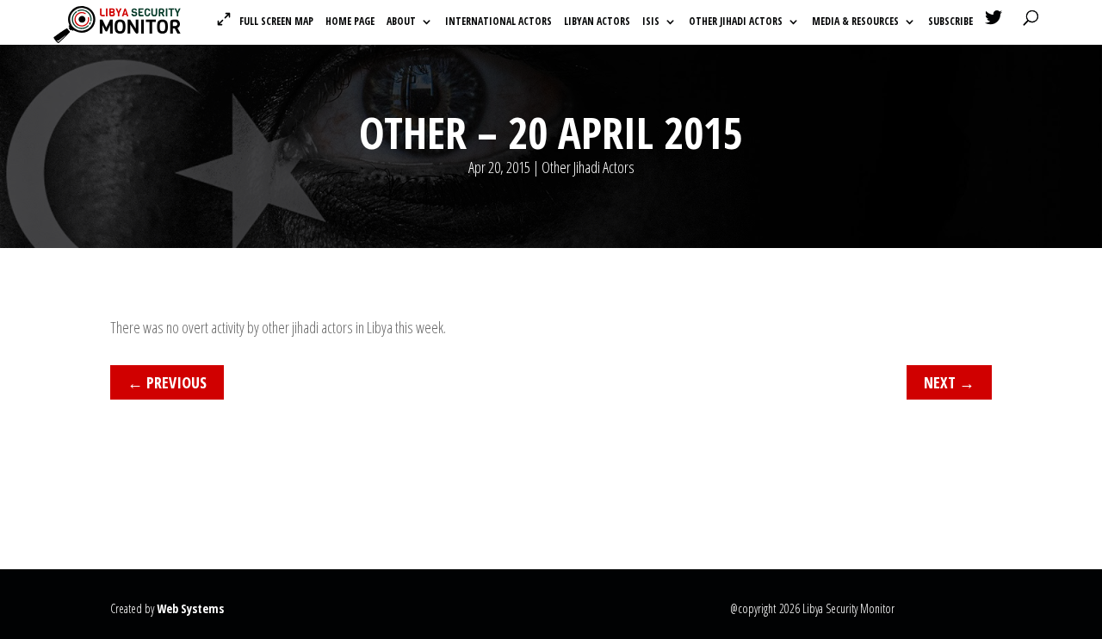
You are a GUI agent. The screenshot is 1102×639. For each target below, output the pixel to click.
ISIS (650, 22)
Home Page (350, 22)
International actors (498, 22)
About (401, 22)
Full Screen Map (276, 21)
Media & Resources (855, 22)
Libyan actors (597, 22)
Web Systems (190, 608)
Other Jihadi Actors (736, 22)
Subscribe (950, 22)
